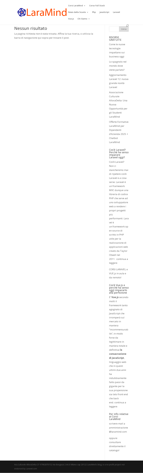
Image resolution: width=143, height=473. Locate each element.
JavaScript (104, 12)
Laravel (116, 12)
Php (94, 12)
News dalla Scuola (77, 12)
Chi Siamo (82, 19)
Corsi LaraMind (75, 6)
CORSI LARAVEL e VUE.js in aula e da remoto (118, 273)
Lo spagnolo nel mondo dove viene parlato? (118, 65)
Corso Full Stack (97, 6)
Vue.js (71, 19)
